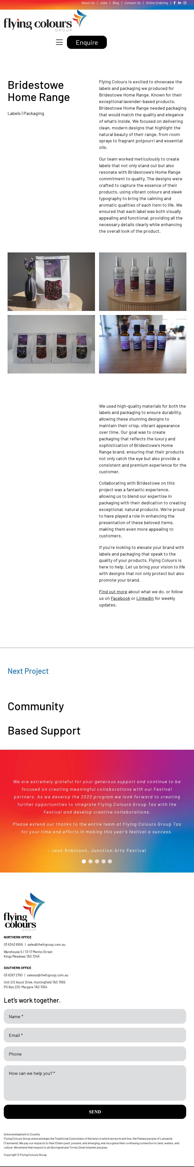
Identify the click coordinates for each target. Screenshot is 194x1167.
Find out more (113, 591)
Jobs (103, 3)
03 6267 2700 (13, 975)
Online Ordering (157, 3)
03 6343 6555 (13, 944)
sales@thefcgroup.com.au (46, 944)
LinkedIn (145, 598)
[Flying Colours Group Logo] (45, 12)
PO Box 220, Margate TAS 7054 (26, 987)
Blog (116, 3)
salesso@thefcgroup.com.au (47, 975)
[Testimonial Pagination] (84, 861)
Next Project (28, 670)
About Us (88, 3)
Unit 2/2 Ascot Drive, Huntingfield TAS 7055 (34, 982)
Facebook (120, 598)
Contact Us (132, 3)
